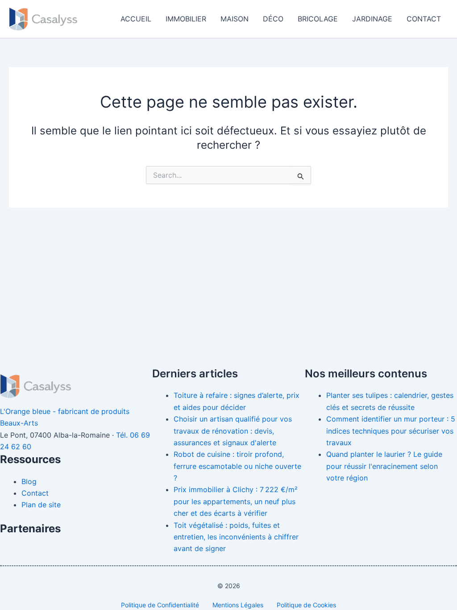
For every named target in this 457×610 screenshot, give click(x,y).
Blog (29, 481)
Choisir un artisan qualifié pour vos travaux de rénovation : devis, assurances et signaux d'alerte (233, 430)
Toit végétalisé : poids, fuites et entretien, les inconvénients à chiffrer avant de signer (236, 537)
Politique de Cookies (306, 605)
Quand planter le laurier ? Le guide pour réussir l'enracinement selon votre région (384, 466)
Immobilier (186, 18)
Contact (424, 18)
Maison (234, 18)
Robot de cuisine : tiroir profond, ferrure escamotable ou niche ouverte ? (237, 466)
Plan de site (41, 504)
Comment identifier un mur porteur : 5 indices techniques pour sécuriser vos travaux (390, 430)
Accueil (135, 18)
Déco (273, 18)
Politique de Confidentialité (160, 605)
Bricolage (318, 18)
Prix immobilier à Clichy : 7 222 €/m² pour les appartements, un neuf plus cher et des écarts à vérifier (236, 501)
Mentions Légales (237, 605)
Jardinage (372, 18)
